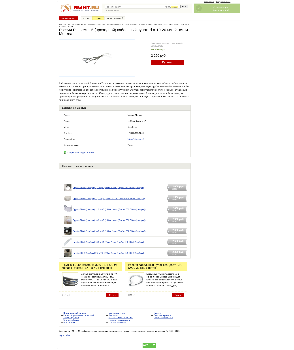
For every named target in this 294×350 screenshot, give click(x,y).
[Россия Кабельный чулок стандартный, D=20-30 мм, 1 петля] (136, 287)
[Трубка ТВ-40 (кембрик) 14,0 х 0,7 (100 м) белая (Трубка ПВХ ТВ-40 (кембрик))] (67, 235)
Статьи (86, 18)
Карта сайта (64, 335)
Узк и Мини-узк (158, 49)
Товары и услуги (71, 318)
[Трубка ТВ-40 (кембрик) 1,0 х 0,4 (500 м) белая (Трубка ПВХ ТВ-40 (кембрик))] (67, 191)
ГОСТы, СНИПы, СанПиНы (121, 318)
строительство (78, 10)
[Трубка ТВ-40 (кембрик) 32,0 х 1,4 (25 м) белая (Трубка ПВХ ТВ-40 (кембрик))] (70, 287)
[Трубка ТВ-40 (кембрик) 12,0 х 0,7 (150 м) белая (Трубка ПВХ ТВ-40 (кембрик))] (67, 213)
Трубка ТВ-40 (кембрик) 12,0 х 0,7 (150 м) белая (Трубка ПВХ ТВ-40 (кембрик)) (109, 209)
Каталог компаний (115, 18)
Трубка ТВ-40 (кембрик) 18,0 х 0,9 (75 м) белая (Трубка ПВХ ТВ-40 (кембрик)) (108, 242)
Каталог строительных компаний (78, 315)
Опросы (157, 313)
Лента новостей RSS (163, 318)
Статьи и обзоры (71, 320)
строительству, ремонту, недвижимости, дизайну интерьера (137, 331)
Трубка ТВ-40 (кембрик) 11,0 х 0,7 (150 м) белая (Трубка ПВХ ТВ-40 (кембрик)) (109, 198)
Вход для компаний (223, 2)
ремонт (87, 10)
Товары (98, 18)
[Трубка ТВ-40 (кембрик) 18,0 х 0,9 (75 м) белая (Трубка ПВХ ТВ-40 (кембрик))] (67, 246)
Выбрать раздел (68, 18)
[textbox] (142, 6)
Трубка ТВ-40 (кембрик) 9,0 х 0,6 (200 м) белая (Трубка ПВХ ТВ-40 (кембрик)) (108, 253)
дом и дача (94, 10)
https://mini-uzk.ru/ (136, 139)
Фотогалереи (69, 322)
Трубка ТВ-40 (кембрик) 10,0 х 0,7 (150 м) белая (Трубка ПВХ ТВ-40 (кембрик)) (109, 220)
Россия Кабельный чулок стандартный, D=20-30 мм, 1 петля (155, 266)
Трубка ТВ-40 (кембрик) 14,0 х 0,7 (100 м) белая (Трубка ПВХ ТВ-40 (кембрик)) (109, 231)
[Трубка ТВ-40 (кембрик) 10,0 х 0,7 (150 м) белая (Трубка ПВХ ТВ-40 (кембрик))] (67, 224)
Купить (167, 62)
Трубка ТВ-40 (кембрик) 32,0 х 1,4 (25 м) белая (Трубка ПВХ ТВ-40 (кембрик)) (89, 266)
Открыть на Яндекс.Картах (81, 152)
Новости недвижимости (119, 320)
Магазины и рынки (117, 313)
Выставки (113, 315)
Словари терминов (162, 315)
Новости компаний (117, 322)
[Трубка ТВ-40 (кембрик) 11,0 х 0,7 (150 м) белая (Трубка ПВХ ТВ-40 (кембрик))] (67, 202)
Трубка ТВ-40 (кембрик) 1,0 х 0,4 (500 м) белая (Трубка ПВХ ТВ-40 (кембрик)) (108, 187)
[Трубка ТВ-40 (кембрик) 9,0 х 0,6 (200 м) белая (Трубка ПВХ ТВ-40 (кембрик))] (67, 257)
